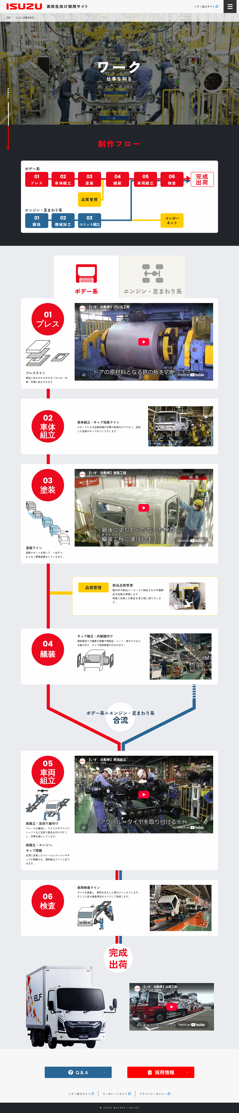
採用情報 (164, 1072)
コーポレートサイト (115, 1094)
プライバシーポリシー (153, 1094)
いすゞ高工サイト (204, 6)
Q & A (82, 1072)
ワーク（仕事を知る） (25, 17)
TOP (8, 17)
